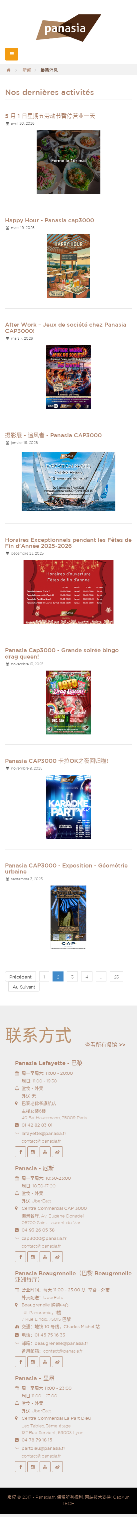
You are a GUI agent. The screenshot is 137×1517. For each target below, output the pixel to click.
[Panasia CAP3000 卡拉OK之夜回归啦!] (68, 806)
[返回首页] (9, 70)
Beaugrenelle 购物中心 (45, 1304)
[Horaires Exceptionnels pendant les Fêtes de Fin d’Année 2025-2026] (68, 591)
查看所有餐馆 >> (105, 1045)
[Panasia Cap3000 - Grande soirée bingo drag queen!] (68, 702)
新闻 (27, 70)
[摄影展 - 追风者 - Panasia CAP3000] (68, 480)
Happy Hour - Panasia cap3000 (49, 220)
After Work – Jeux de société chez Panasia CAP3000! (65, 327)
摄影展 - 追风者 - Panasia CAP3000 (53, 435)
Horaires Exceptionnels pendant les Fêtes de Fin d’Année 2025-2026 (68, 543)
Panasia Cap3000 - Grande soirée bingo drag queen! (62, 653)
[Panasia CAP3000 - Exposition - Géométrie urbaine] (68, 917)
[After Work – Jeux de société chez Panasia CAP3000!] (68, 376)
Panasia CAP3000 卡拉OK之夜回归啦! (56, 760)
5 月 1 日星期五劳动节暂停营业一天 (50, 116)
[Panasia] (68, 28)
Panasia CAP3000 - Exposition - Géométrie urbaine (66, 868)
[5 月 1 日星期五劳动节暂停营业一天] (68, 161)
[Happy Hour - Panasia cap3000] (68, 265)
